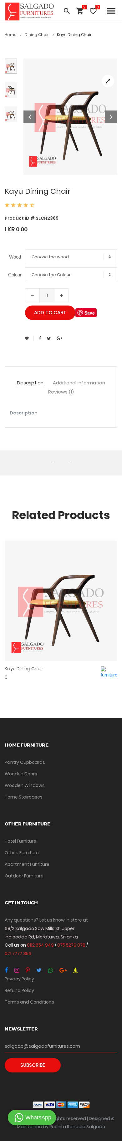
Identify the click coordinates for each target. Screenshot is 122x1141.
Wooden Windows (25, 785)
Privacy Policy (19, 979)
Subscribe (32, 1065)
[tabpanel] (70, 117)
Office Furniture (22, 853)
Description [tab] (30, 383)
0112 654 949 (41, 945)
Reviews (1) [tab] (61, 392)
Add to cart (50, 312)
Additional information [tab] (79, 383)
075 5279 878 (71, 945)
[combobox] (71, 257)
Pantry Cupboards (25, 762)
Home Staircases (24, 797)
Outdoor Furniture (24, 876)
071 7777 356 (18, 953)
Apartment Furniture (27, 864)
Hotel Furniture (20, 841)
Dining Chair (37, 34)
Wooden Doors (21, 774)
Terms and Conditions (29, 1002)
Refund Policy (19, 990)
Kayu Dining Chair (24, 669)
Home (11, 34)
